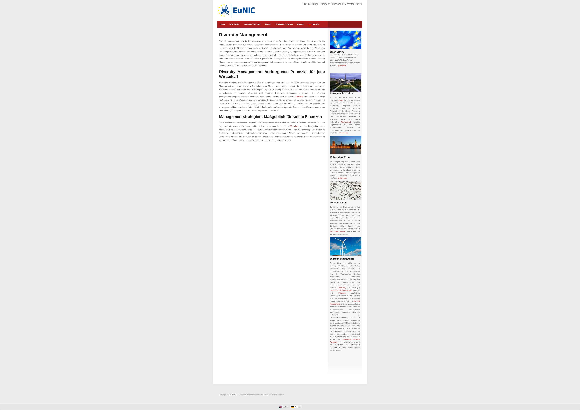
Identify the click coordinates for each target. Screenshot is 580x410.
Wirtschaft (294, 126)
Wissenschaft (346, 122)
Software (342, 288)
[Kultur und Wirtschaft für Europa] (236, 10)
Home (222, 24)
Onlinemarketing (345, 290)
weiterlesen (342, 65)
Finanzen (299, 96)
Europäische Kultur (252, 24)
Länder (268, 24)
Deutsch (315, 24)
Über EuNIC (234, 24)
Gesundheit (334, 290)
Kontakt (300, 24)
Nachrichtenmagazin (337, 231)
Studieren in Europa (284, 24)
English (285, 407)
